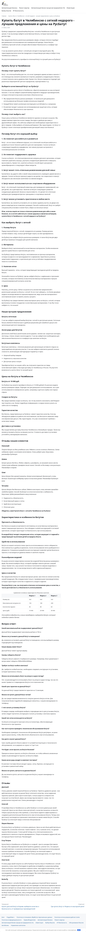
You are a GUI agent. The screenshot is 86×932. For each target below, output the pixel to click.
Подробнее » (10, 917)
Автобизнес (5, 925)
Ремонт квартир (24, 8)
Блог (3, 917)
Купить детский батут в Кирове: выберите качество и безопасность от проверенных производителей (20, 906)
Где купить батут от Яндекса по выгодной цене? (67, 905)
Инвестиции (71, 8)
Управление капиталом (18, 925)
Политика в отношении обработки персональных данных (34, 917)
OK (79, 930)
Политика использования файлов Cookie (67, 917)
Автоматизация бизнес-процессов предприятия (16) (48, 8)
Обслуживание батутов (76, 922)
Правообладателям (30, 920)
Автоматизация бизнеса (9, 8)
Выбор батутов (6, 11)
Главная (4, 16)
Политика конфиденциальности (12, 920)
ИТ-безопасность (18, 11)
